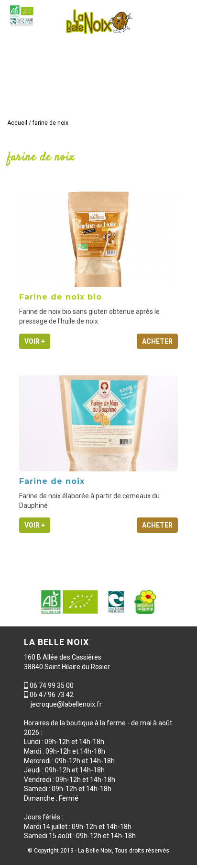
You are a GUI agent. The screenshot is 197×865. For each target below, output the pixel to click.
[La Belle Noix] (98, 21)
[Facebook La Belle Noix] (164, 103)
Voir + (34, 341)
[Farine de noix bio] (98, 239)
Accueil (17, 123)
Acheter (157, 341)
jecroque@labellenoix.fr (66, 704)
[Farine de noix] (98, 423)
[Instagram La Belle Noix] (180, 103)
